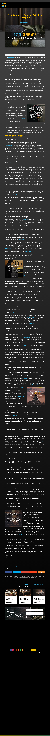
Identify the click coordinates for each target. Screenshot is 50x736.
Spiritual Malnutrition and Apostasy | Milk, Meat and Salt (10, 600)
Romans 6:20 (21, 396)
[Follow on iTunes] (18, 650)
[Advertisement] (25, 635)
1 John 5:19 (23, 392)
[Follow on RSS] (22, 650)
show (17, 74)
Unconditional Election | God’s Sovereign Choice (19, 563)
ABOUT (18, 4)
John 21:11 (43, 441)
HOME (14, 4)
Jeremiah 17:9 (28, 251)
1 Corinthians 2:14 (31, 317)
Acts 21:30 (16, 443)
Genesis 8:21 (22, 239)
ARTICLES (29, 4)
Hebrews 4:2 (14, 312)
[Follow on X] (14, 650)
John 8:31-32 (14, 415)
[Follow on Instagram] (13, 650)
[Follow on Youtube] (16, 650)
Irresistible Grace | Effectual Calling (16, 567)
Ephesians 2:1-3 (12, 162)
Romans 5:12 (8, 153)
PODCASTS (24, 4)
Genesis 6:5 (25, 219)
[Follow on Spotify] (20, 650)
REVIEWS (33, 4)
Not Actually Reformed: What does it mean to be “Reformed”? (24, 600)
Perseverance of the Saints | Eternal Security (18, 569)
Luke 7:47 (21, 534)
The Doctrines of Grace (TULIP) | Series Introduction (20, 559)
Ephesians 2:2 (25, 378)
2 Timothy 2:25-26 (36, 385)
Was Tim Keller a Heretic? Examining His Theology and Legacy (39, 600)
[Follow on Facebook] (11, 650)
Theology (25, 21)
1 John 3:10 (20, 387)
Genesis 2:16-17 (9, 145)
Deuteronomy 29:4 (35, 344)
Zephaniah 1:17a (27, 337)
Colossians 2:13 (16, 194)
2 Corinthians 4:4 (31, 323)
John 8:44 (24, 374)
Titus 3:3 (13, 408)
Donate (32, 649)
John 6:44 (33, 426)
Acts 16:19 (32, 443)
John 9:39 (23, 345)
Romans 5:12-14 (34, 202)
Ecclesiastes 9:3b (9, 248)
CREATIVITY (39, 4)
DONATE (44, 4)
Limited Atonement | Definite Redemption (18, 565)
